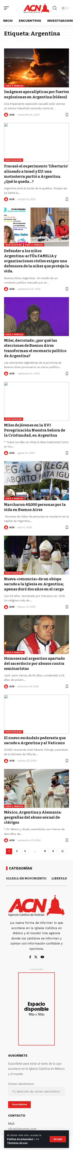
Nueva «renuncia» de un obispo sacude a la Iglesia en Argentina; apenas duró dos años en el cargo (34, 584)
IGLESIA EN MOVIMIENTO (26, 878)
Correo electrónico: (21, 1084)
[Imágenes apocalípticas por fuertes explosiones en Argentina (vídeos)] (36, 67)
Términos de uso (17, 1143)
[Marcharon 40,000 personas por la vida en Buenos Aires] (36, 480)
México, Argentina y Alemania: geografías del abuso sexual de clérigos (32, 817)
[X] (36, 957)
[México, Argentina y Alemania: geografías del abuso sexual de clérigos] (36, 788)
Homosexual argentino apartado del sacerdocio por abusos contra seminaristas (34, 663)
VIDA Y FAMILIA (14, 86)
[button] (58, 1139)
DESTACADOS (13, 160)
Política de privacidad (20, 1139)
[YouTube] (42, 957)
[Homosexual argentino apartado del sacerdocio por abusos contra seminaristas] (36, 634)
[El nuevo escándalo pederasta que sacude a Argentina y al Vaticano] (36, 714)
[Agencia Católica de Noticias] (36, 8)
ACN (11, 114)
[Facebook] (30, 957)
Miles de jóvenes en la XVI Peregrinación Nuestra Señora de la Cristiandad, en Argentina (34, 430)
